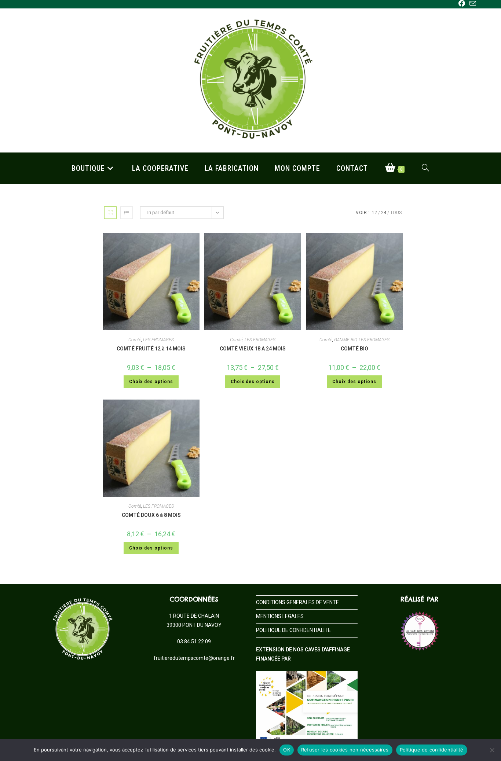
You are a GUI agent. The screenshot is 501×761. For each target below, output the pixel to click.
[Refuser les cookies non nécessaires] (491, 750)
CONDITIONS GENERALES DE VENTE (297, 602)
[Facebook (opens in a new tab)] (461, 3)
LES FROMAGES (158, 339)
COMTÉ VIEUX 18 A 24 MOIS (253, 349)
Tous (396, 212)
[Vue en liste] (126, 212)
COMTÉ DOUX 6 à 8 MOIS (151, 515)
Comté (134, 339)
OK (286, 750)
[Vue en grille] (110, 212)
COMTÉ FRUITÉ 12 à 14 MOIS (151, 349)
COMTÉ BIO (354, 349)
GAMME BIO (345, 339)
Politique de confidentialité (432, 750)
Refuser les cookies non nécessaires (345, 750)
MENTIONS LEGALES (280, 616)
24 (383, 212)
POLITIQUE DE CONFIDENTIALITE (293, 630)
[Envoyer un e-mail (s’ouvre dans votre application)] (471, 4)
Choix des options (151, 381)
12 (374, 212)
